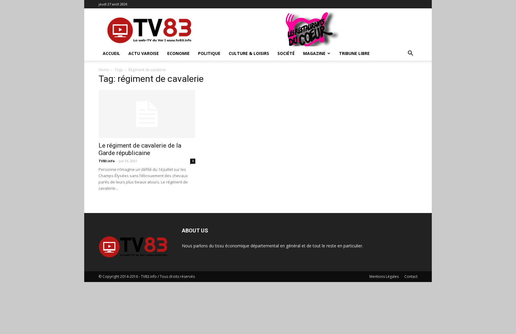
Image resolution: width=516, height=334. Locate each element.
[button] (410, 54)
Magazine (314, 53)
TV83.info (107, 161)
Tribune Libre (354, 53)
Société (286, 53)
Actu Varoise (143, 53)
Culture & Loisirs (249, 53)
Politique (209, 53)
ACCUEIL (111, 53)
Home (104, 69)
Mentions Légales (384, 276)
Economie (178, 53)
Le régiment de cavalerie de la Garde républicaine (140, 149)
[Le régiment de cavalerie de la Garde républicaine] (147, 114)
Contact (410, 276)
